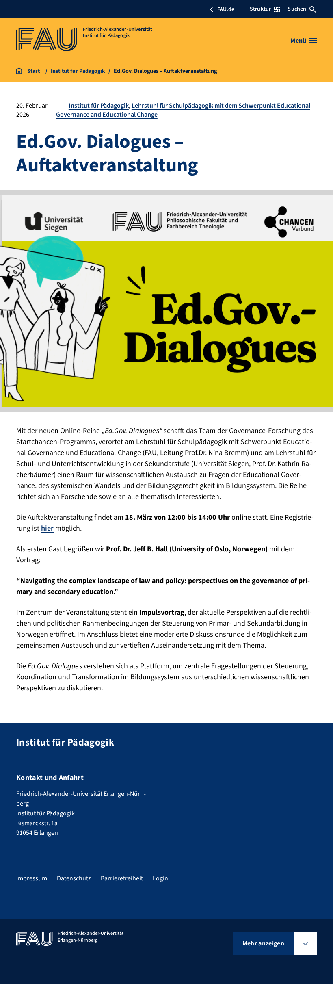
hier (47, 528)
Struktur (260, 9)
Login (160, 878)
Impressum (31, 878)
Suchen (297, 9)
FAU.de (225, 9)
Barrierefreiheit (122, 878)
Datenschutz (74, 878)
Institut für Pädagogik (99, 105)
